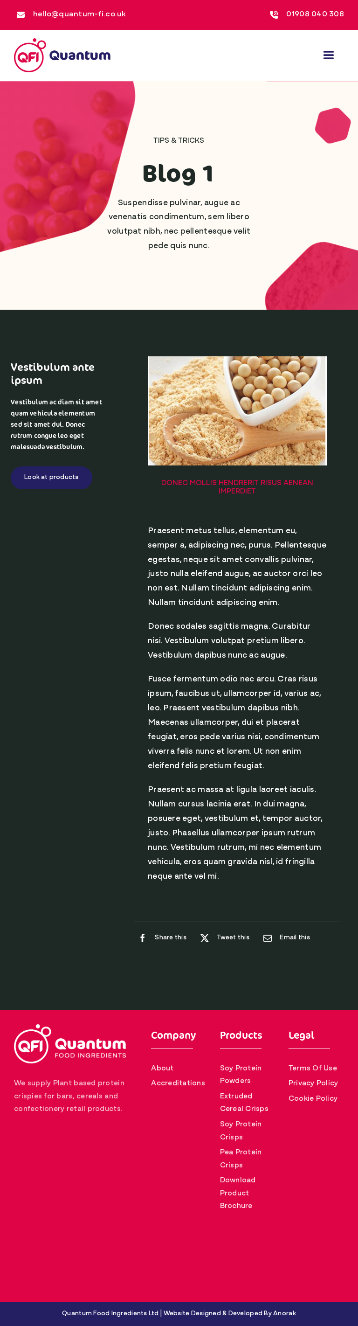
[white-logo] (70, 1028)
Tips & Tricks (178, 141)
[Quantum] (62, 42)
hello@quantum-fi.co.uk (79, 14)
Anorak (284, 1313)
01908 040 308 (315, 14)
